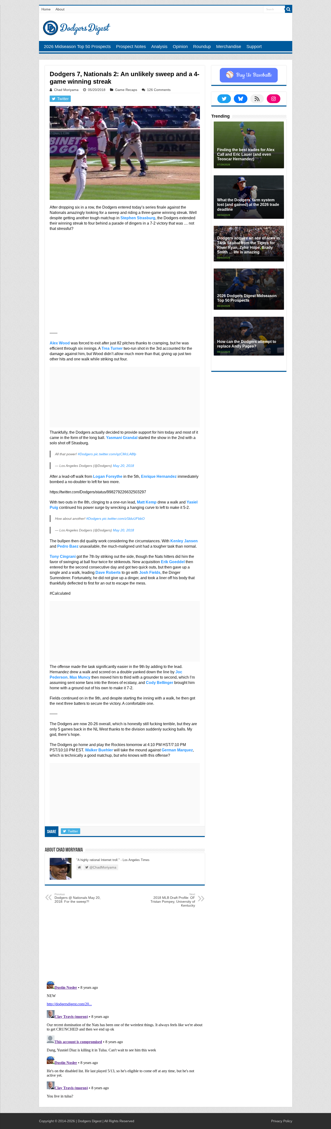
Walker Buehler (99, 750)
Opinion (180, 46)
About (59, 9)
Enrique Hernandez (159, 476)
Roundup (202, 46)
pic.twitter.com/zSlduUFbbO (123, 518)
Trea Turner (112, 348)
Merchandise (228, 46)
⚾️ (249, 75)
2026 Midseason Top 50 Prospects (77, 46)
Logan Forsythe (107, 476)
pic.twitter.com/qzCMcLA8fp (115, 454)
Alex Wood (60, 343)
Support (254, 46)
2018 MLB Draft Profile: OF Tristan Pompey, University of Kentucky (172, 900)
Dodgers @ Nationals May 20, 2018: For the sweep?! (78, 898)
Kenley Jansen (184, 541)
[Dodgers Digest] (76, 26)
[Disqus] (125, 1039)
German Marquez (177, 750)
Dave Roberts (108, 572)
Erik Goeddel (173, 562)
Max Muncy (80, 677)
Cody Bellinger (159, 683)
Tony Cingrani (63, 556)
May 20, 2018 (123, 466)
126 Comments (159, 90)
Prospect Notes (131, 46)
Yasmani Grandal (121, 438)
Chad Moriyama (66, 90)
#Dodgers (85, 454)
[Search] (288, 9)
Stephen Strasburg (137, 218)
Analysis (159, 46)
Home (46, 9)
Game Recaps (126, 90)
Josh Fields (149, 572)
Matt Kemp (147, 502)
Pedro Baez (68, 546)
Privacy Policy (281, 1121)
